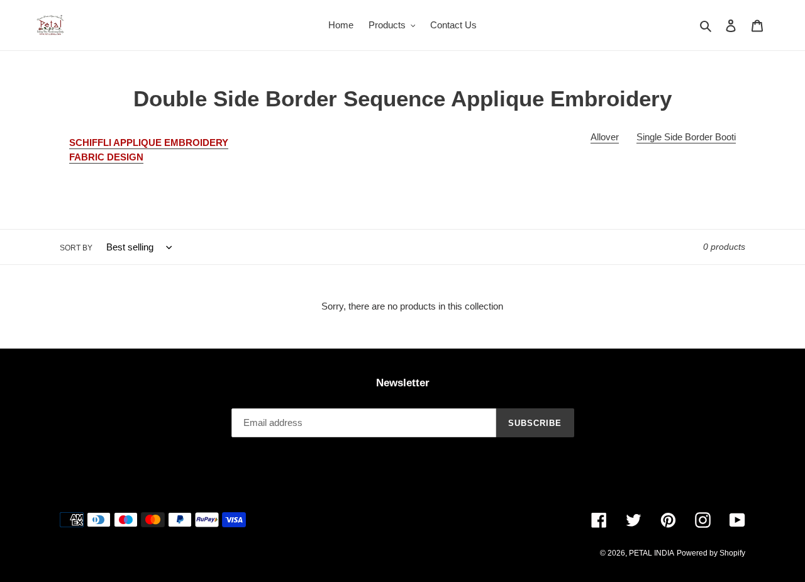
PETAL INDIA (651, 553)
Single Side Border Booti (686, 137)
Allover (605, 137)
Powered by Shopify (711, 553)
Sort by (76, 247)
